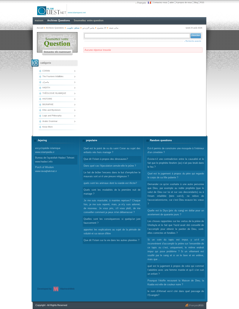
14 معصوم (101, 28)
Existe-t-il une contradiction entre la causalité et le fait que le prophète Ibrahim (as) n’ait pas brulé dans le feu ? (176, 163)
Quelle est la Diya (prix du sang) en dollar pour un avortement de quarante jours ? (176, 212)
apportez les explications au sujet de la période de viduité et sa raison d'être (112, 231)
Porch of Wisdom (46, 169)
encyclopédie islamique (47, 150)
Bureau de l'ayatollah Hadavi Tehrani (54, 159)
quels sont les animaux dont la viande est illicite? (110, 183)
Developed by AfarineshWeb (56, 289)
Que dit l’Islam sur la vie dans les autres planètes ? (111, 240)
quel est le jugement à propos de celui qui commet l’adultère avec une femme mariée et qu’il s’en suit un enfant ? (176, 270)
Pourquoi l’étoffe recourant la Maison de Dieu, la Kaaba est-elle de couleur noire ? (176, 282)
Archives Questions (55, 28)
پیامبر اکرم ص (88, 28)
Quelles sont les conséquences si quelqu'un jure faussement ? (112, 221)
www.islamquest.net (77, 12)
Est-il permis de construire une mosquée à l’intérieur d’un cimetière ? (176, 150)
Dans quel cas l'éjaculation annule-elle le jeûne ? (110, 165)
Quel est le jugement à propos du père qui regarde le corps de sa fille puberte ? (176, 175)
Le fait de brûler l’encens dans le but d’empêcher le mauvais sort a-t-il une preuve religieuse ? (112, 174)
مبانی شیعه (113, 28)
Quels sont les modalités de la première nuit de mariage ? (112, 191)
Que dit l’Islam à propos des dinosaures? (106, 159)
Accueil (40, 28)
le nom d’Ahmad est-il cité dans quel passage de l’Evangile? (176, 293)
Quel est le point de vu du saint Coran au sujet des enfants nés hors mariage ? (112, 150)
